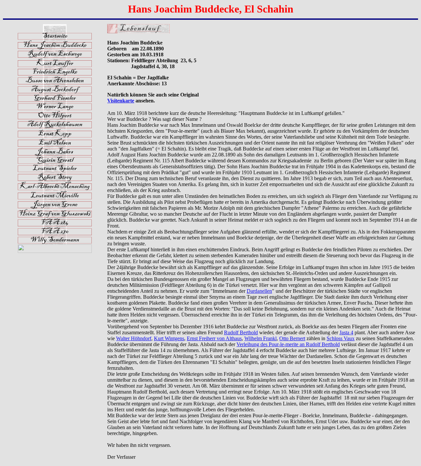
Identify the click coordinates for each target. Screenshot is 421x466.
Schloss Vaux (341, 338)
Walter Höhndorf (133, 338)
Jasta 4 (346, 332)
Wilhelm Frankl (260, 338)
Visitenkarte (120, 100)
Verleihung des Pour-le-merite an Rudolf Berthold (288, 344)
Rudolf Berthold (241, 332)
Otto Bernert (292, 338)
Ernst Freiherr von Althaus (214, 338)
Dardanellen (259, 291)
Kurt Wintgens (169, 338)
